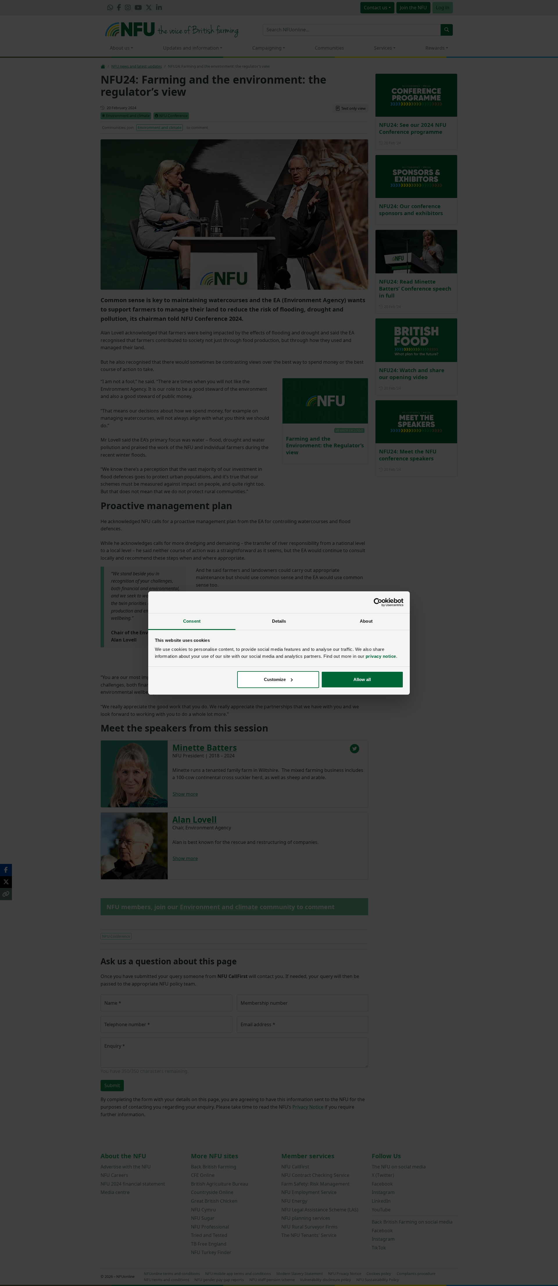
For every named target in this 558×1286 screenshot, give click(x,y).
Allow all (362, 679)
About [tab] (366, 621)
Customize (275, 679)
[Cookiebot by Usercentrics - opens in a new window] (378, 602)
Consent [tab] (192, 621)
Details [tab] (279, 621)
